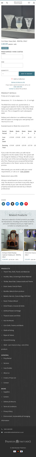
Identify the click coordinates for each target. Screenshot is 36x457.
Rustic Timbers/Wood (11, 301)
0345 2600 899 (18, 87)
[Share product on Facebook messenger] (12, 204)
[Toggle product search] (7, 3)
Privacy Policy (8, 411)
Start (3, 53)
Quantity (4, 70)
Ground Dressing (9, 340)
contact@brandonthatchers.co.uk (13, 432)
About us (7, 373)
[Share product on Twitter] (17, 204)
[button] (2, 3)
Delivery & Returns (10, 402)
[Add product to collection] (21, 231)
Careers (6, 397)
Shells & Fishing (9, 330)
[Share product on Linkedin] (21, 204)
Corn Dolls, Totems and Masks (13, 325)
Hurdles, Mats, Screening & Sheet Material (17, 277)
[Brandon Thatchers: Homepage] (18, 3)
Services (6, 363)
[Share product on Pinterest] (26, 204)
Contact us (12, 89)
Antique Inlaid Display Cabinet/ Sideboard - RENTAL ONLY (11, 255)
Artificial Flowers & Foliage (12, 311)
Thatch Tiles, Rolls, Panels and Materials (17, 272)
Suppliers (7, 392)
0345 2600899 (24, 172)
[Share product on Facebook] (8, 204)
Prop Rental (7, 358)
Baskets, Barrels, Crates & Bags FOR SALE (17, 296)
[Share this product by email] (3, 204)
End (2, 62)
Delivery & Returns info (18, 82)
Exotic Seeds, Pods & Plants (13, 286)
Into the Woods (9, 321)
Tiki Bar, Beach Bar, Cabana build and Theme (18, 281)
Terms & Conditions (10, 406)
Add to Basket (26, 74)
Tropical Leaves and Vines (12, 316)
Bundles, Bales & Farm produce (14, 291)
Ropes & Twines (9, 335)
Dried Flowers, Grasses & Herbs (14, 306)
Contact (6, 383)
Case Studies (8, 368)
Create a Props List (10, 378)
